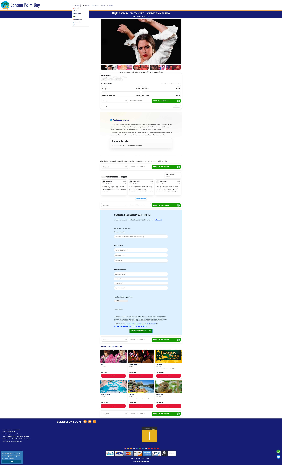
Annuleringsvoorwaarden (122, 326)
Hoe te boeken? (157, 220)
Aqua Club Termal (105, 394)
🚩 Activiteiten (76, 5)
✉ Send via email (176, 106)
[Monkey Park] (168, 386)
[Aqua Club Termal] (113, 386)
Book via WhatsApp (161, 101)
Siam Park (131, 394)
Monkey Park (159, 394)
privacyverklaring (141, 326)
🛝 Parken (75, 25)
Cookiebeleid (151, 324)
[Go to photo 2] (125, 67)
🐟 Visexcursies (77, 22)
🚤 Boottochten (77, 8)
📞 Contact (110, 5)
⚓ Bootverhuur (77, 10)
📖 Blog (103, 5)
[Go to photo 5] (173, 67)
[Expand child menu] (87, 10)
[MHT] (113, 356)
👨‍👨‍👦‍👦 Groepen (86, 5)
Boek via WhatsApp (161, 167)
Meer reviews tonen (141, 198)
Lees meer (131, 193)
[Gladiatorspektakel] (141, 356)
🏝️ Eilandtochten (77, 19)
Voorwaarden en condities (135, 324)
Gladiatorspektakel (133, 364)
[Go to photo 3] (141, 67)
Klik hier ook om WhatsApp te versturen (18, 436)
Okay (11, 461)
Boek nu (113, 376)
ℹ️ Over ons (95, 5)
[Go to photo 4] (157, 67)
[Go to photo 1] (108, 67)
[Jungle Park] (168, 356)
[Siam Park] (141, 386)
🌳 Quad (75, 16)
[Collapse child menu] (80, 5)
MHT (102, 364)
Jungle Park (159, 364)
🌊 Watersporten (77, 13)
